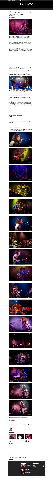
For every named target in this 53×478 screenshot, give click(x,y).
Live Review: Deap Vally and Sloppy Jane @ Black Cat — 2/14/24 (27, 424)
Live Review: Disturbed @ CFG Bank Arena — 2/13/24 (13, 424)
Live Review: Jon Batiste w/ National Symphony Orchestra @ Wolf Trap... (28, 469)
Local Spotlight (34, 467)
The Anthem (10, 41)
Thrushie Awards (27, 0)
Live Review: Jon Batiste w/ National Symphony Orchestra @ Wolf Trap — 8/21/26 (20, 440)
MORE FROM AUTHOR (16, 432)
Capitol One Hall (22, 37)
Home (12, 0)
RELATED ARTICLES (11, 432)
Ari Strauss (10, 15)
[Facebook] (9, 17)
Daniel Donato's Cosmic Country (17, 417)
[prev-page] (30, 432)
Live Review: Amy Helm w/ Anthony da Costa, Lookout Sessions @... (28, 472)
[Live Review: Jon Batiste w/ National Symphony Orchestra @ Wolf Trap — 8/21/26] (20, 436)
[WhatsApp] (14, 17)
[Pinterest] (13, 17)
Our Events (20, 0)
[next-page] (31, 432)
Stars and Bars (34, 468)
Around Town (34, 466)
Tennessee (26, 417)
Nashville (24, 417)
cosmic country (17, 51)
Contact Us (17, 0)
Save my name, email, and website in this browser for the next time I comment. (18, 457)
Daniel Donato (21, 36)
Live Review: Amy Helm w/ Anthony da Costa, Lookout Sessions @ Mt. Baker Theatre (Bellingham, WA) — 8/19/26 (28, 440)
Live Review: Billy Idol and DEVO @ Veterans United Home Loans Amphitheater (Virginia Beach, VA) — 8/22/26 (12, 440)
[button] (44, 9)
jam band (21, 417)
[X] (11, 17)
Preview (34, 465)
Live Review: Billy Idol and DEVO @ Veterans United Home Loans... (28, 465)
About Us (14, 0)
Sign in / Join (9, 0)
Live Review (12, 10)
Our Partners (23, 0)
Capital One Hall (12, 417)
